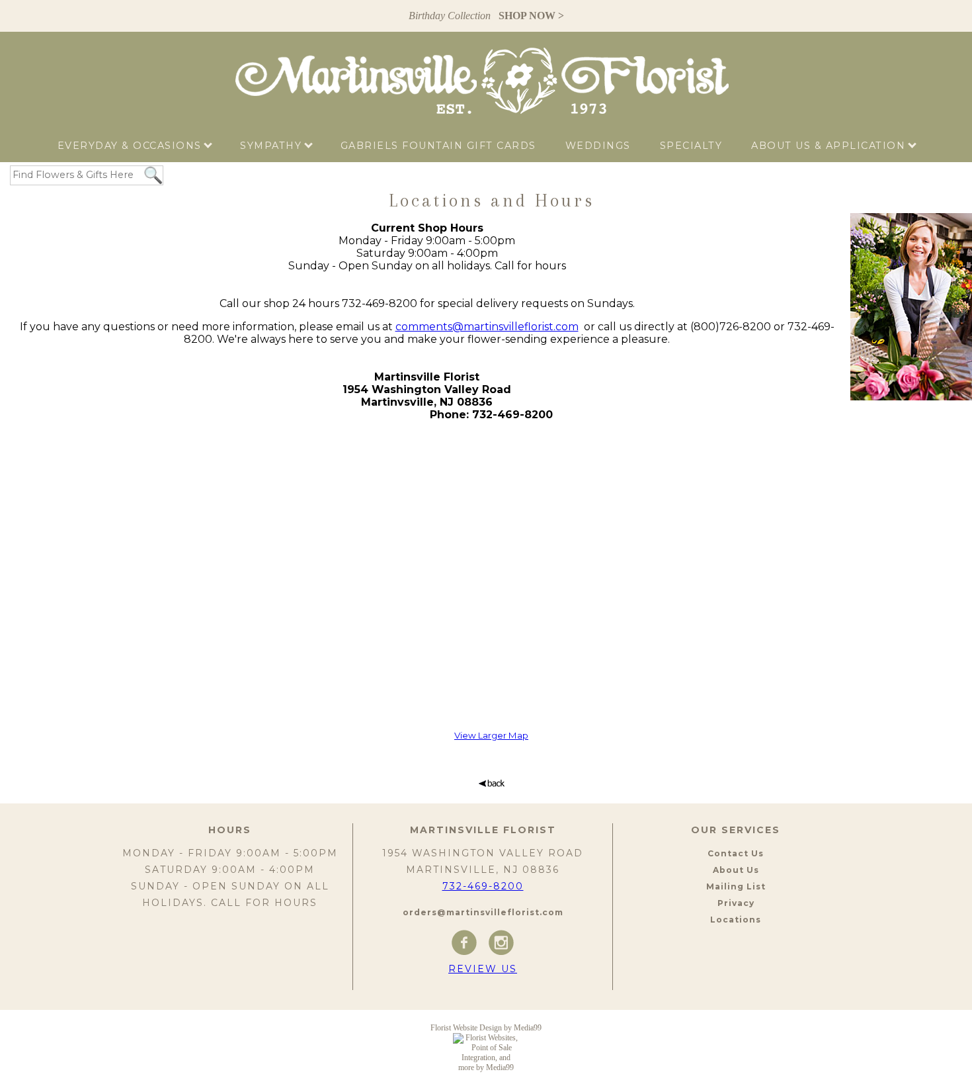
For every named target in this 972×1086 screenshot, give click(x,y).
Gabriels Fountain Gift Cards (438, 146)
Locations (735, 920)
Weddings (598, 146)
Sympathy (272, 146)
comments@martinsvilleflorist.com (487, 326)
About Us (736, 870)
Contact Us (736, 853)
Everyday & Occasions (132, 146)
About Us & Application (830, 146)
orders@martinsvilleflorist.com (483, 912)
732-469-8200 (483, 886)
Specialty (691, 146)
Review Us (482, 969)
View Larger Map (491, 735)
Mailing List (736, 886)
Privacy (735, 903)
